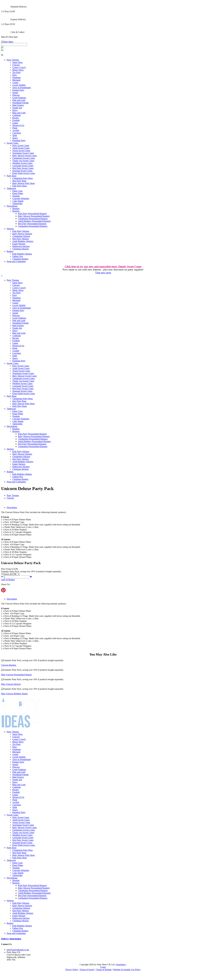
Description (12, 507)
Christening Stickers (21, 236)
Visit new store (103, 272)
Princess (16, 95)
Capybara (16, 133)
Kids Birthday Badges (22, 254)
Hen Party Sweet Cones (22, 168)
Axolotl (15, 130)
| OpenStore (120, 964)
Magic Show (18, 70)
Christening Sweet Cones (23, 158)
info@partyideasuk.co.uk (18, 949)
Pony (14, 75)
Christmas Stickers (20, 249)
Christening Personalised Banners (33, 218)
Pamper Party (18, 90)
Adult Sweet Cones (21, 148)
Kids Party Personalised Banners (32, 213)
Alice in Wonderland (21, 87)
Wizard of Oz (18, 125)
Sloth (14, 135)
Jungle (15, 92)
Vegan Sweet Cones (21, 150)
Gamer (15, 82)
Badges (10, 251)
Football (16, 120)
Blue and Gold (18, 113)
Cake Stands (17, 201)
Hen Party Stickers (20, 239)
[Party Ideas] (7, 41)
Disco (15, 110)
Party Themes (13, 60)
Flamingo (16, 77)
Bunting (15, 208)
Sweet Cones (12, 143)
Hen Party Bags (19, 181)
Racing (15, 118)
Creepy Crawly (19, 67)
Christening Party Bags (22, 178)
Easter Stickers (18, 244)
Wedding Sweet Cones (22, 163)
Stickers (10, 228)
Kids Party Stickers (20, 231)
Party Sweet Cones (20, 145)
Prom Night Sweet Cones (23, 173)
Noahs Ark (17, 108)
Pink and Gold (18, 100)
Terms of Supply (87, 969)
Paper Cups (17, 191)
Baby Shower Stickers (22, 234)
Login (103, 967)
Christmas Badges (20, 259)
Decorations (12, 206)
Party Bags (11, 176)
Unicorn (16, 65)
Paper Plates (17, 193)
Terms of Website (104, 969)
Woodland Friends (20, 102)
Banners (16, 211)
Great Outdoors (19, 97)
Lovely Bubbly (19, 85)
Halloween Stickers (21, 246)
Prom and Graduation (16, 261)
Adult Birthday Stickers (22, 241)
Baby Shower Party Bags (23, 183)
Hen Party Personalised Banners (32, 223)
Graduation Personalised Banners (32, 226)
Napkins (16, 196)
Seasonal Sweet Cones (22, 171)
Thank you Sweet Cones (23, 160)
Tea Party (16, 72)
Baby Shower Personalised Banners (34, 216)
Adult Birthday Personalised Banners (34, 221)
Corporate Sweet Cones (22, 165)
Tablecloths (17, 203)
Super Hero (17, 62)
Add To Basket (8, 579)
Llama (15, 123)
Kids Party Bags (19, 186)
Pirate (14, 128)
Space (15, 138)
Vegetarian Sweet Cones (23, 153)
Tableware (11, 188)
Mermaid (16, 80)
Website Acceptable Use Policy (127, 969)
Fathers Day (17, 256)
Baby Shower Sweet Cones (24, 155)
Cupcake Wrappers (20, 198)
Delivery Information (11, 939)
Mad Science (18, 105)
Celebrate (16, 115)
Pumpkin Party (19, 140)
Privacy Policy (71, 969)
